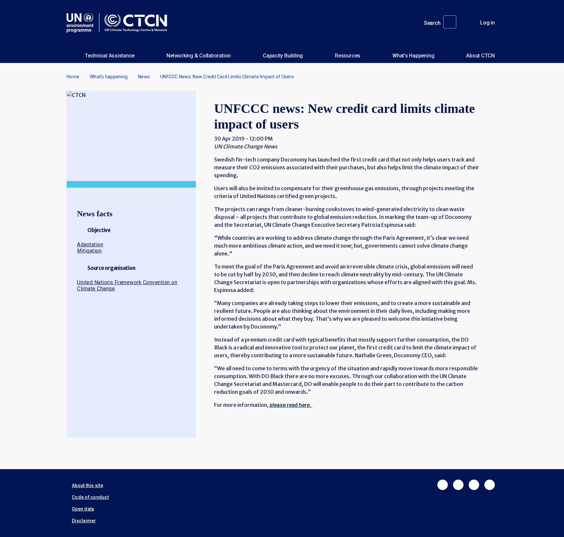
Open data (83, 509)
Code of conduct (90, 497)
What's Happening (413, 56)
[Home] (119, 23)
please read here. (291, 405)
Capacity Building (283, 56)
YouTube (489, 485)
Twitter (458, 485)
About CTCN (480, 56)
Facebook (442, 485)
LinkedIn (474, 485)
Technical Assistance (109, 56)
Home (73, 76)
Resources (347, 56)
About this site (87, 485)
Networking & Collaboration (198, 56)
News (144, 76)
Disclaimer (84, 520)
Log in (487, 23)
